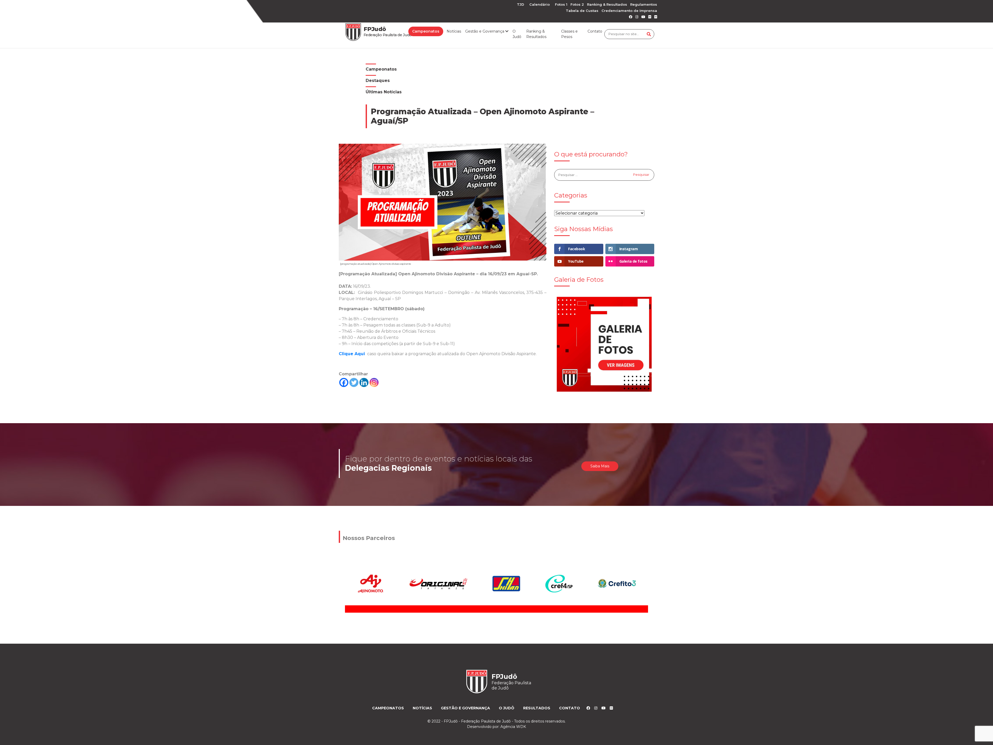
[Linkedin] (363, 382)
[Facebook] (343, 382)
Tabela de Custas (582, 11)
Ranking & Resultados (607, 4)
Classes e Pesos (569, 34)
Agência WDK (513, 726)
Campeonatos (425, 31)
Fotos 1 (561, 4)
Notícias (454, 31)
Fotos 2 (577, 4)
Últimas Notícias (384, 91)
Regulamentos (643, 4)
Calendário (539, 4)
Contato (595, 31)
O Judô (517, 34)
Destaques (378, 80)
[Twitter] (353, 382)
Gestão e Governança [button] (485, 31)
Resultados (536, 708)
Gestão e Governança (465, 708)
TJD (520, 4)
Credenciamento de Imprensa (629, 11)
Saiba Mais (599, 466)
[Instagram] (374, 382)
